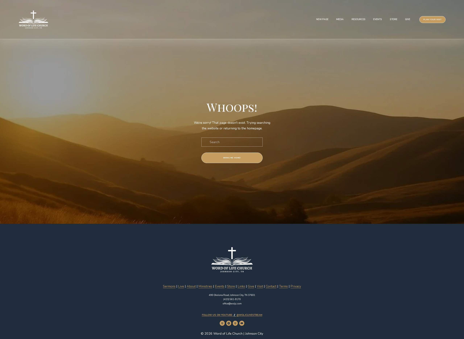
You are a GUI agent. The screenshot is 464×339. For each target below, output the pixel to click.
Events (377, 19)
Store (393, 19)
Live (181, 286)
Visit (260, 286)
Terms (283, 286)
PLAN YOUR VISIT (432, 19)
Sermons (169, 286)
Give (407, 19)
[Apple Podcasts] (222, 323)
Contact (271, 286)
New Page (322, 19)
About (191, 286)
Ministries (205, 286)
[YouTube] (241, 323)
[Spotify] (228, 323)
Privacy (296, 286)
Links (241, 286)
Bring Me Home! (232, 158)
